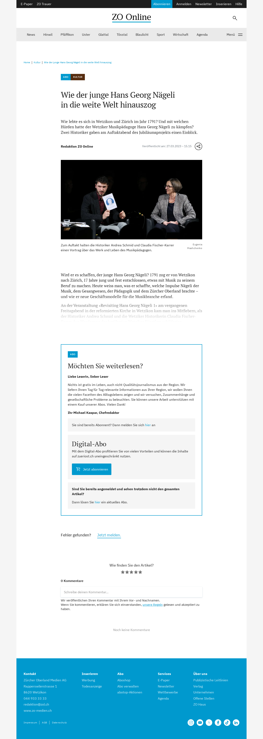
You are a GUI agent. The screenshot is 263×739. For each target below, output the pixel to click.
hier (148, 425)
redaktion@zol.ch (36, 704)
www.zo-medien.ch (38, 710)
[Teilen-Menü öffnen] (198, 146)
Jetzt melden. (109, 534)
